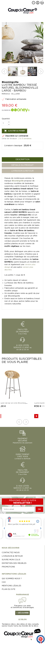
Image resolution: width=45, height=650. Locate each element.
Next (40, 71)
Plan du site (8, 589)
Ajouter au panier (14, 131)
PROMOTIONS (8, 567)
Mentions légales (11, 586)
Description (23, 159)
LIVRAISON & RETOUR (22, 171)
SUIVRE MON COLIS (11, 560)
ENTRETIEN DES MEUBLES (14, 563)
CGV (4, 582)
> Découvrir (22, 613)
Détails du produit (22, 165)
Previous (4, 71)
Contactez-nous (11, 552)
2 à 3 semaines (24, 138)
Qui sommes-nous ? (12, 578)
